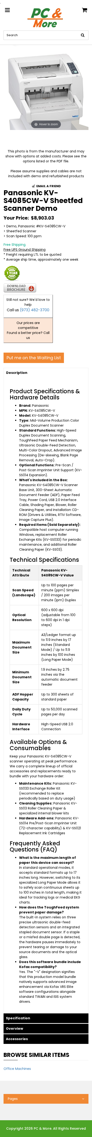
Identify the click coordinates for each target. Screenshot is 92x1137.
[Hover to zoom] (46, 87)
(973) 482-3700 (34, 310)
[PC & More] (46, 17)
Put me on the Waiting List (34, 358)
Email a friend (48, 186)
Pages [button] (13, 1098)
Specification (18, 1018)
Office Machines (17, 1068)
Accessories (17, 1039)
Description (16, 372)
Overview (14, 1028)
